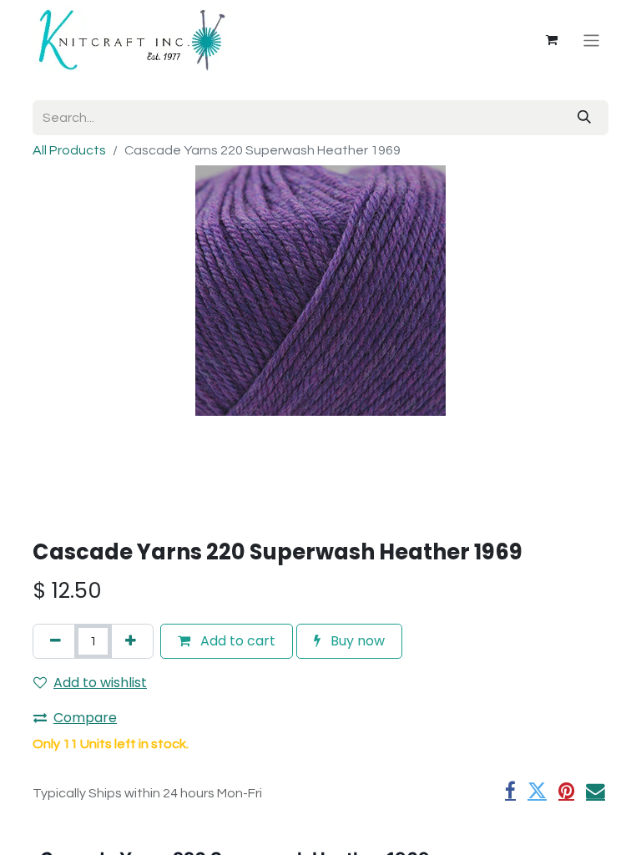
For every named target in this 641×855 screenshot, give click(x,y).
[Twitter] (537, 791)
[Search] (584, 117)
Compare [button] (85, 717)
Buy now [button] (356, 640)
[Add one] (131, 641)
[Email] (595, 791)
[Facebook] (510, 791)
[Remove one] (55, 641)
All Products (69, 150)
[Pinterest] (566, 791)
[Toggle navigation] (591, 40)
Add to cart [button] (236, 640)
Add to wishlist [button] (100, 682)
